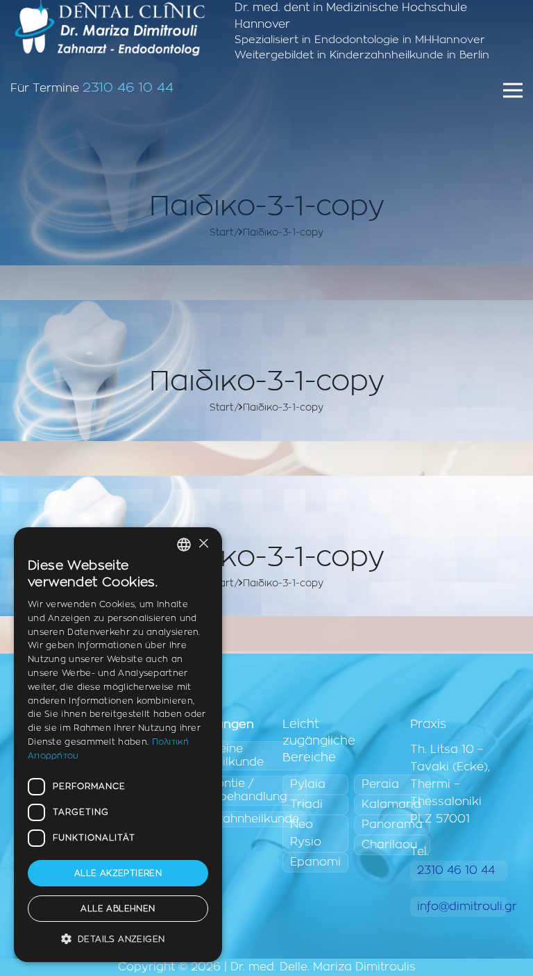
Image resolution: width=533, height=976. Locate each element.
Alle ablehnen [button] (118, 908)
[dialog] (118, 744)
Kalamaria (391, 804)
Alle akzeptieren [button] (118, 873)
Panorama (392, 824)
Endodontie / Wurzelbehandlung (233, 790)
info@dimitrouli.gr (462, 906)
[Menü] (513, 90)
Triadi (306, 804)
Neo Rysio (305, 833)
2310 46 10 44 (128, 87)
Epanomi (315, 862)
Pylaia (307, 784)
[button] (118, 939)
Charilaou (389, 844)
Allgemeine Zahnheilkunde (222, 755)
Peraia (380, 784)
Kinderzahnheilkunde (239, 819)
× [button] (203, 544)
